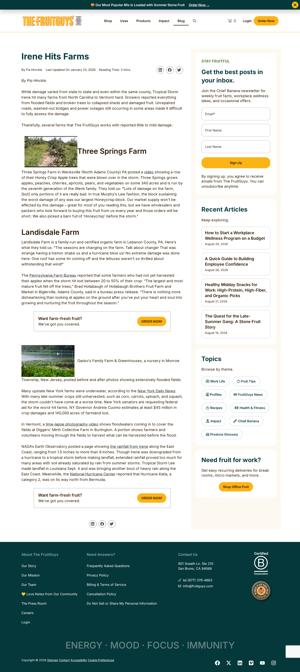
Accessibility (78, 660)
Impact (164, 21)
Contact (64, 660)
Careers (27, 613)
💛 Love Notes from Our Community (49, 594)
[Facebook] (217, 663)
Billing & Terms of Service (106, 585)
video (149, 172)
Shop (108, 21)
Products (143, 21)
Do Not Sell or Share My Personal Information (122, 603)
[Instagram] (273, 663)
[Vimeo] (251, 663)
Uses (124, 21)
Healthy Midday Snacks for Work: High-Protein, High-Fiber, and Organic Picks (236, 290)
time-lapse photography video (72, 424)
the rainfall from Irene (129, 446)
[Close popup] (295, 5)
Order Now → (199, 5)
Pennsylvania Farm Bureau (52, 275)
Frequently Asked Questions (108, 566)
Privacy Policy (98, 575)
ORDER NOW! (151, 321)
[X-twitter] (228, 663)
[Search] (194, 21)
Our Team (28, 585)
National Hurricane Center (93, 474)
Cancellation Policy (101, 594)
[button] (160, 70)
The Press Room (34, 603)
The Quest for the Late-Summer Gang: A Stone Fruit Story (233, 322)
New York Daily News (156, 391)
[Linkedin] (240, 663)
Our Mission (30, 575)
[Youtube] (262, 663)
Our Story (28, 566)
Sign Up (236, 163)
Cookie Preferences (101, 660)
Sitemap (52, 660)
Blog (181, 21)
